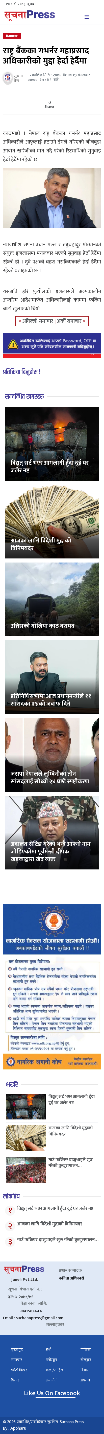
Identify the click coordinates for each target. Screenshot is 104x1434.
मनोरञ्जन (51, 1360)
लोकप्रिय (11, 1197)
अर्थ (48, 1350)
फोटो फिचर (19, 1370)
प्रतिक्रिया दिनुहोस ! (22, 372)
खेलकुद (86, 1360)
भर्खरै (12, 1085)
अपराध (85, 1380)
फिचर (15, 1380)
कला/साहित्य (55, 1370)
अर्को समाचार (70, 321)
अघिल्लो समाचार (38, 321)
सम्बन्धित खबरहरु (24, 397)
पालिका (86, 1350)
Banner (12, 36)
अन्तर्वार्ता (52, 1380)
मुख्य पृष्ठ (17, 1350)
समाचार (16, 1360)
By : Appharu (14, 1428)
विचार (85, 1370)
